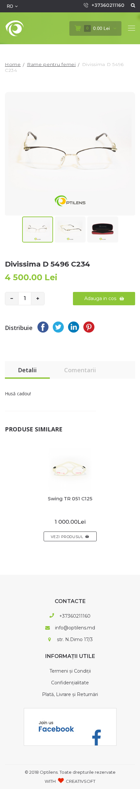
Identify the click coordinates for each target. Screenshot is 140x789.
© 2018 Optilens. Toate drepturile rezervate (70, 772)
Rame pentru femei (51, 64)
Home (13, 64)
